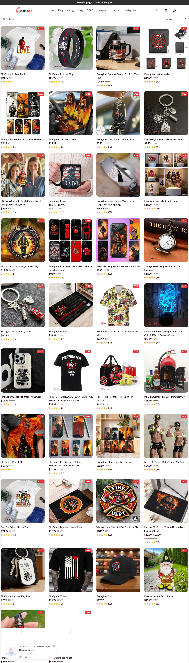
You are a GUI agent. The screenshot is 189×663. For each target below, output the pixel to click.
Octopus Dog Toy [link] (27, 650)
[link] (11, 652)
